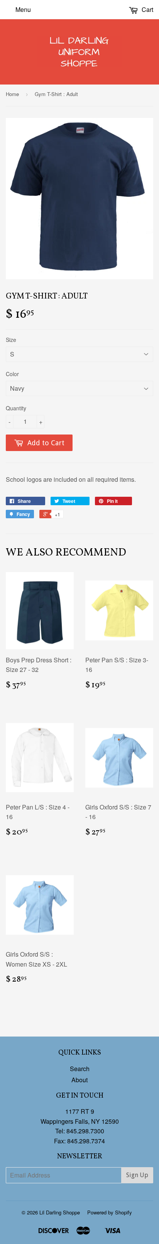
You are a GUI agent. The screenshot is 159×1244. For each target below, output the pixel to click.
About (79, 1079)
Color (12, 374)
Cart (146, 9)
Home (12, 94)
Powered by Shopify (109, 1212)
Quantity (16, 408)
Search (80, 1068)
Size (11, 339)
